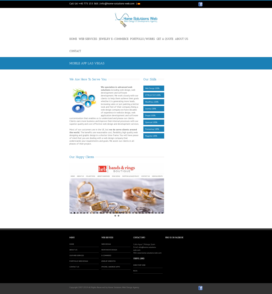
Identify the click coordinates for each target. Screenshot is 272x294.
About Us (73, 250)
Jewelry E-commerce (113, 39)
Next (162, 187)
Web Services (88, 39)
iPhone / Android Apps (110, 267)
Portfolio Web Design (78, 261)
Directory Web (139, 265)
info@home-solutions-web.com (117, 3)
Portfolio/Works (142, 39)
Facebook (200, 4)
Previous (71, 187)
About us (181, 39)
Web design (106, 244)
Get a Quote (165, 39)
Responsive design (109, 250)
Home (73, 39)
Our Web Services (76, 255)
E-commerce (106, 255)
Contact (75, 51)
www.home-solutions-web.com (149, 253)
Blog (135, 271)
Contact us (74, 267)
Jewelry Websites (108, 261)
